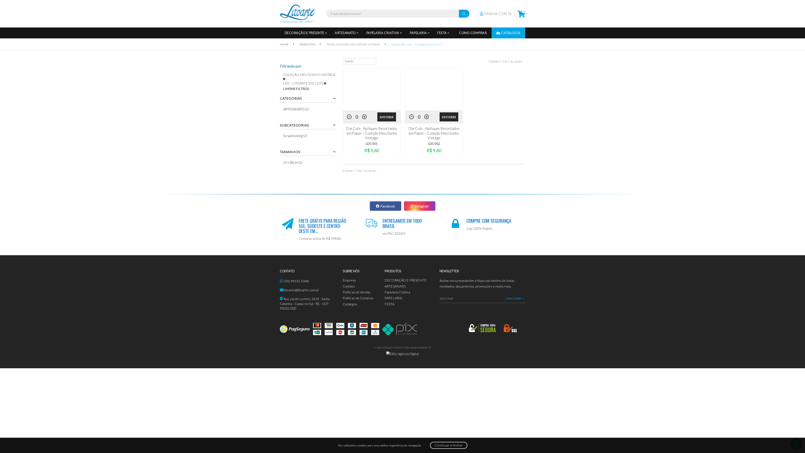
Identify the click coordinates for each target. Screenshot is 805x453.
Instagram (421, 206)
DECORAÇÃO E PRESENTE (304, 33)
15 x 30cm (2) (292, 162)
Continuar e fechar (449, 445)
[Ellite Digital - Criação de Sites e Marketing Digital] (402, 353)
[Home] (298, 13)
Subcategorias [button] (294, 125)
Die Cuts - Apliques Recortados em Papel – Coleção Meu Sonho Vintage (371, 133)
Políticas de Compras (358, 298)
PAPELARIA (418, 33)
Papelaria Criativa (382, 33)
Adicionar (387, 117)
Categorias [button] (291, 98)
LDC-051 (372, 143)
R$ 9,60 (371, 150)
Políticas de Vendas (357, 292)
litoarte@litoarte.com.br (301, 290)
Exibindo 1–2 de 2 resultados (506, 61)
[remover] (285, 79)
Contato (349, 286)
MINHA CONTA (498, 13)
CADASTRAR (513, 298)
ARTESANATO (345, 33)
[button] (521, 13)
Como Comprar (473, 33)
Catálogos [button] (511, 33)
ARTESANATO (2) (296, 109)
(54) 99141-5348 (296, 281)
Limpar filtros (296, 89)
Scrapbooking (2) (295, 136)
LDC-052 (434, 143)
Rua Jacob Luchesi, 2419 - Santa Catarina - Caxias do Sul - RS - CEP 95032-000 (305, 303)
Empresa (349, 280)
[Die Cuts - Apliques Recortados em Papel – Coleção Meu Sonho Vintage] (372, 89)
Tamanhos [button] (290, 152)
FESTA (442, 33)
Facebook (387, 206)
